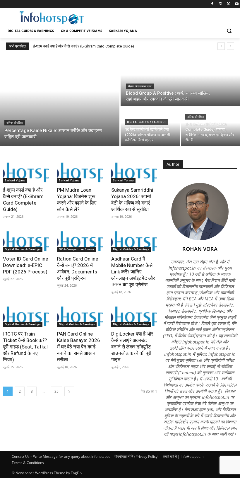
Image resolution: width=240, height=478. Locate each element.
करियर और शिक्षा (14, 122)
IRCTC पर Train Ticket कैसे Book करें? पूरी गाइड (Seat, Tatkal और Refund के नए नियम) (25, 347)
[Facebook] (212, 4)
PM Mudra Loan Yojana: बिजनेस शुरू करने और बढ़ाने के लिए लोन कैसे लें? (76, 199)
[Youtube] (236, 4)
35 (56, 391)
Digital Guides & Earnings (146, 122)
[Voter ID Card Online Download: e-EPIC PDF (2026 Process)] (26, 240)
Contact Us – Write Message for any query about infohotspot (61, 456)
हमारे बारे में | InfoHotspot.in (183, 456)
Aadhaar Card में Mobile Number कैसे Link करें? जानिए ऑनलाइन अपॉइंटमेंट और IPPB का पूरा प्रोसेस (133, 272)
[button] (229, 31)
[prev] (221, 46)
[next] (230, 46)
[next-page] (69, 391)
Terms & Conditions (28, 462)
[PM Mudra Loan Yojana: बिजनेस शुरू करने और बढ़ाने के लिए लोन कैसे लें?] (80, 171)
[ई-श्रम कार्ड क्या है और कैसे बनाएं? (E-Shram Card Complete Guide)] (26, 171)
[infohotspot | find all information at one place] (51, 18)
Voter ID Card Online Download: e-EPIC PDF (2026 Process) (25, 265)
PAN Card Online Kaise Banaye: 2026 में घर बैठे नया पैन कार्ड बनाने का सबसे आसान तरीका (78, 347)
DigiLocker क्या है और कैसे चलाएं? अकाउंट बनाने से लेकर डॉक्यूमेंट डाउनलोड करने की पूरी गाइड (132, 347)
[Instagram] (220, 4)
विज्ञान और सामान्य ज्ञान (140, 86)
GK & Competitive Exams (76, 249)
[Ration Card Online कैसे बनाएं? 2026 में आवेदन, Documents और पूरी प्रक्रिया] (80, 240)
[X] (228, 4)
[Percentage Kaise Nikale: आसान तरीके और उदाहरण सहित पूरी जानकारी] (59, 100)
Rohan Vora (199, 248)
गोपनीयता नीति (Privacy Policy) (136, 456)
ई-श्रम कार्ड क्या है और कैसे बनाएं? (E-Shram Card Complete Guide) (83, 46)
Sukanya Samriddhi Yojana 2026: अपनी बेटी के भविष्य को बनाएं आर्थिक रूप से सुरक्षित (132, 199)
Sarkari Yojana (15, 180)
